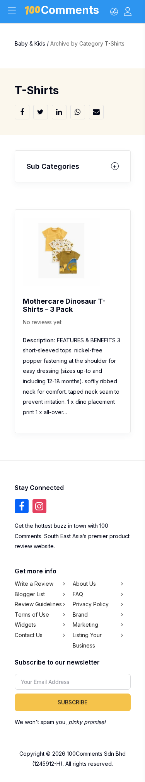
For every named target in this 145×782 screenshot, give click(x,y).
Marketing (85, 624)
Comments (70, 11)
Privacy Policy (91, 604)
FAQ (78, 594)
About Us (84, 583)
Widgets (25, 624)
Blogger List (30, 594)
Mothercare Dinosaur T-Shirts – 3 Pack (64, 305)
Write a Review (34, 583)
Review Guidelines (38, 604)
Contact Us (29, 635)
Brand (80, 614)
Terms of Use (32, 614)
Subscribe (72, 702)
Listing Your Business (87, 640)
